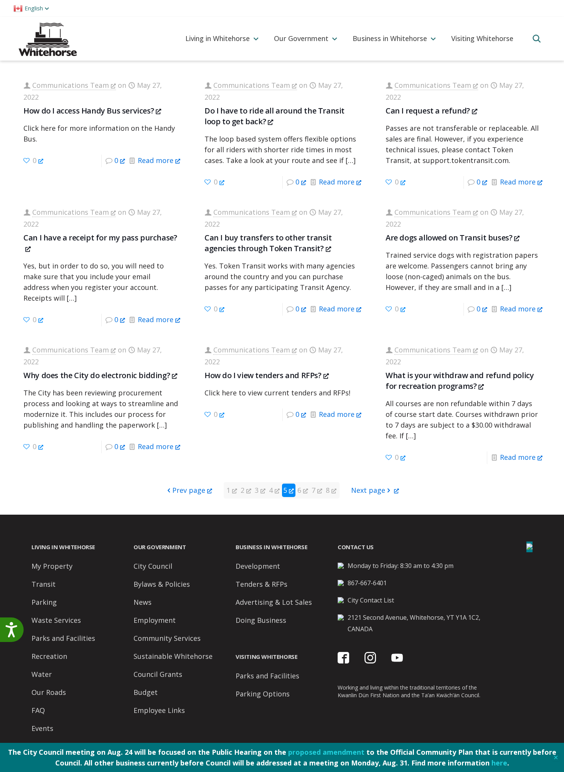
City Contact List (371, 600)
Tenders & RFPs (261, 584)
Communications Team (70, 85)
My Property (52, 566)
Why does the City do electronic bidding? (96, 375)
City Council (153, 566)
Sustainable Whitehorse (173, 656)
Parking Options (263, 693)
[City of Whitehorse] (47, 38)
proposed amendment (326, 752)
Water (41, 674)
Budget (146, 692)
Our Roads (48, 692)
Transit (43, 584)
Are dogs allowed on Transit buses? (449, 237)
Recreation (49, 656)
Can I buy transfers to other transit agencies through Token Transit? (268, 242)
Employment (155, 620)
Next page (368, 490)
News (143, 602)
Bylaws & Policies (162, 584)
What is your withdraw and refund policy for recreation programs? (460, 380)
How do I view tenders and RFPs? (263, 375)
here (499, 762)
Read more (155, 160)
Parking (44, 602)
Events (42, 728)
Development (258, 566)
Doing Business (261, 620)
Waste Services (56, 620)
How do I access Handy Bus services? (88, 110)
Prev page (188, 490)
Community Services (167, 638)
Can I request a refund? (428, 110)
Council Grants (158, 674)
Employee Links (159, 710)
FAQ (38, 710)
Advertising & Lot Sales (274, 602)
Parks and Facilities (63, 638)
